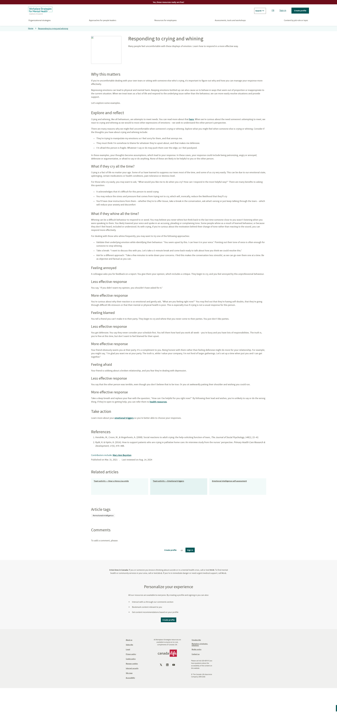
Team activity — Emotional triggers (168, 481)
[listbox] (103, 515)
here (191, 119)
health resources (158, 401)
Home (30, 28)
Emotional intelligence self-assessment (229, 481)
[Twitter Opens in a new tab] (161, 665)
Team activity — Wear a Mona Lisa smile (111, 481)
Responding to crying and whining (53, 28)
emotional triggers (124, 417)
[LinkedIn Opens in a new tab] (167, 665)
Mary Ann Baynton (122, 455)
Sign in (282, 10)
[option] (103, 515)
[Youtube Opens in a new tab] (174, 665)
